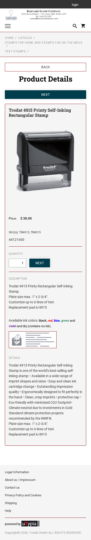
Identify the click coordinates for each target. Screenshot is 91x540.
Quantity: (16, 254)
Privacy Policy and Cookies (23, 495)
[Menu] (8, 27)
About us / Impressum (20, 480)
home (9, 38)
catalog (25, 38)
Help (8, 510)
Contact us (12, 487)
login (75, 5)
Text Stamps (15, 51)
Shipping (11, 503)
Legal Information (17, 472)
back (45, 67)
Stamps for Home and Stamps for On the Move (43, 42)
